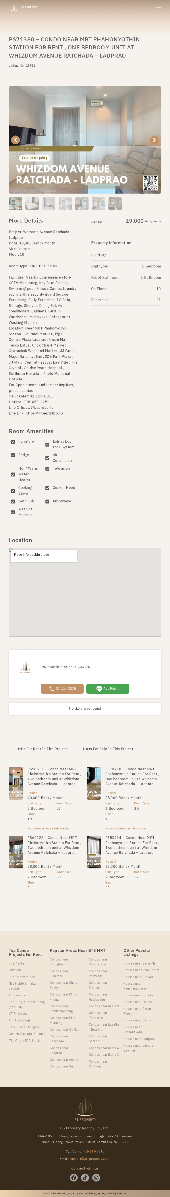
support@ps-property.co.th (90, 1158)
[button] (15, 140)
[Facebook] (74, 1178)
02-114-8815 (94, 1151)
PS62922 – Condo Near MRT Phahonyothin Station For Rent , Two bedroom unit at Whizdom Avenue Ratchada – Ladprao (54, 845)
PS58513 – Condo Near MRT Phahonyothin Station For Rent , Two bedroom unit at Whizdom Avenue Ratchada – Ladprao (54, 776)
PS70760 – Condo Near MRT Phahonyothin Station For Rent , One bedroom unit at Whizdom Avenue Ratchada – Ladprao (132, 776)
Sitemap (122, 1193)
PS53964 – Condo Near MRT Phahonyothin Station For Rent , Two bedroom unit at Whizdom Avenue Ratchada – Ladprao (132, 845)
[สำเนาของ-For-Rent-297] (85, 140)
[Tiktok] (85, 1178)
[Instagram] (96, 1178)
